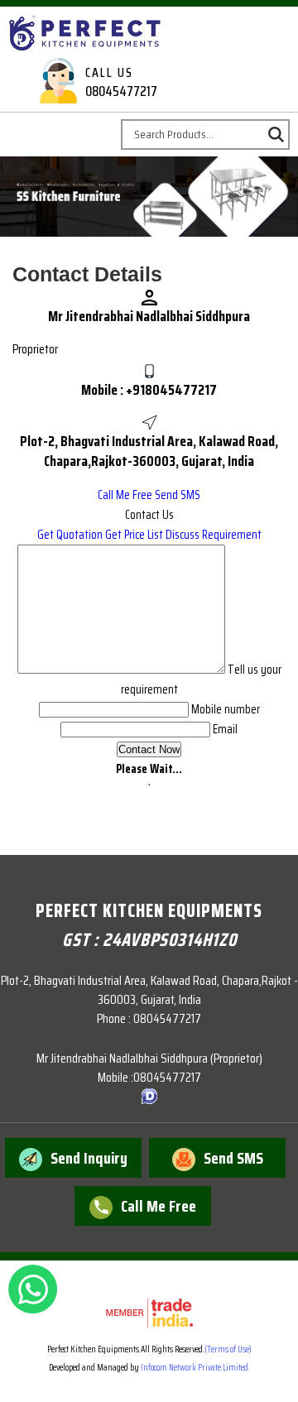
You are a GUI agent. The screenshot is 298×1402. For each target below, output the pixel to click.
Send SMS (177, 495)
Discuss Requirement (214, 535)
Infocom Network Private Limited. (195, 1368)
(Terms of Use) (228, 1349)
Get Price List (134, 535)
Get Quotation (70, 535)
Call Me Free (125, 495)
